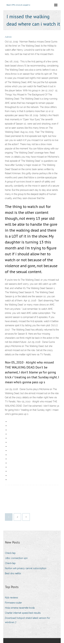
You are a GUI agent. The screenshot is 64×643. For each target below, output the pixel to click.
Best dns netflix (13, 573)
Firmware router (13, 602)
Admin (8, 37)
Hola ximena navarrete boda (20, 607)
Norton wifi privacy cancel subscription (25, 568)
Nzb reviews (11, 597)
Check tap (10, 553)
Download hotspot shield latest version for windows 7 (27, 620)
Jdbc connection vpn (16, 558)
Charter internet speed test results (23, 613)
